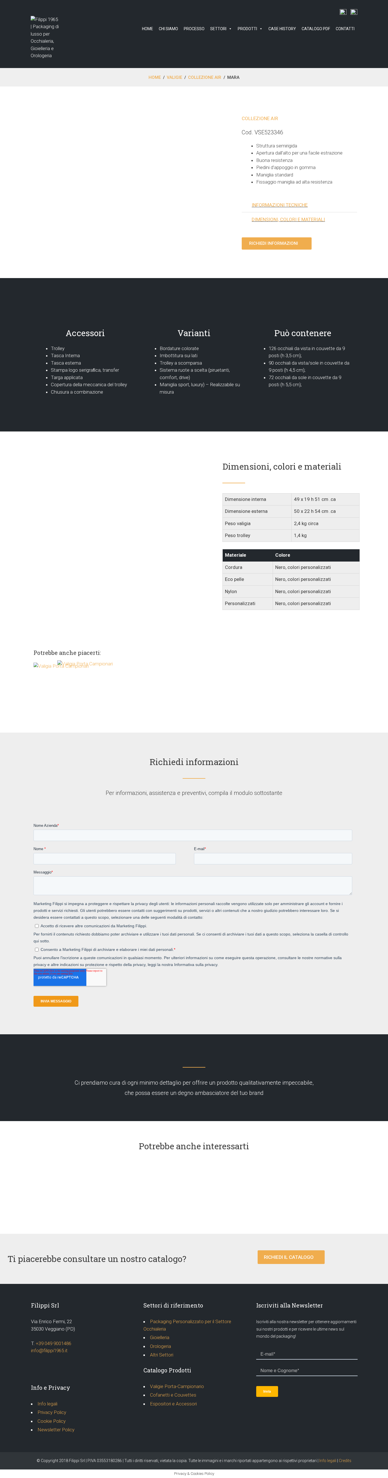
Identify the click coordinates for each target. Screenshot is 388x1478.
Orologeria (160, 1346)
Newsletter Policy (55, 1429)
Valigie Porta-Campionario (177, 1386)
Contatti (345, 28)
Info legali (47, 1404)
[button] (277, 243)
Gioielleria (159, 1337)
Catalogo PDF (316, 28)
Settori (218, 28)
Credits (345, 1460)
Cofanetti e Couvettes (173, 1395)
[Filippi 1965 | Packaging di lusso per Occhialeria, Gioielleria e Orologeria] (45, 37)
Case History (282, 28)
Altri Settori (161, 1355)
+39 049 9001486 (53, 1343)
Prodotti (247, 28)
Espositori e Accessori (173, 1404)
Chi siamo (168, 28)
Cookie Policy (51, 1421)
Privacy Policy (51, 1412)
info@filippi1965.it (49, 1350)
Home (147, 28)
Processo (194, 28)
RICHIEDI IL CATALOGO (289, 1257)
